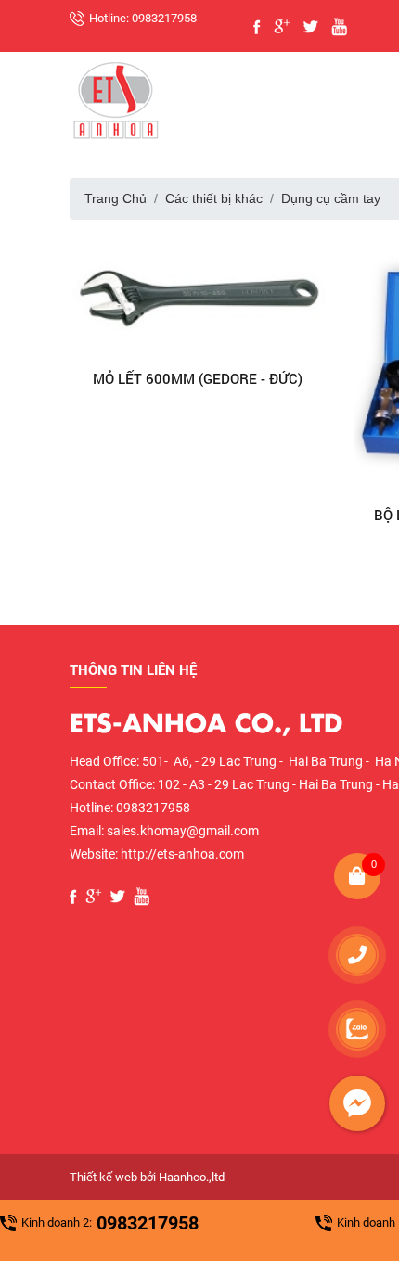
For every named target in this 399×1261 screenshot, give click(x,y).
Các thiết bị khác (214, 198)
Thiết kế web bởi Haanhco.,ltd (147, 1177)
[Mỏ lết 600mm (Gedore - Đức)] (199, 295)
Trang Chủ (115, 198)
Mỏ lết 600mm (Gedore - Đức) (197, 378)
